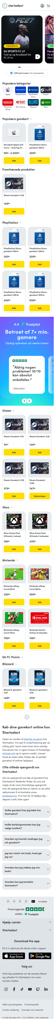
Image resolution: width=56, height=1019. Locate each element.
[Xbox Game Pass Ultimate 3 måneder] (39, 521)
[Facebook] (15, 989)
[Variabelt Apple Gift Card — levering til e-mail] (14, 132)
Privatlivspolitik (31, 1004)
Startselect (9, 930)
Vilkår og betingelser (12, 1004)
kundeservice (9, 795)
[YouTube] (31, 989)
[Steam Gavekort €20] (14, 183)
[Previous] (24, 401)
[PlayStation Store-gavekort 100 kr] (14, 236)
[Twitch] (39, 989)
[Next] (29, 401)
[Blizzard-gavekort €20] (14, 677)
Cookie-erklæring (10, 1009)
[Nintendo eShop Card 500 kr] (40, 574)
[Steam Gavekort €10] (14, 424)
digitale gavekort (33, 739)
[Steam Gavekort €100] (40, 468)
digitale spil (8, 753)
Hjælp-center (11, 922)
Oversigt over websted (32, 1009)
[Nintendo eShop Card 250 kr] (14, 574)
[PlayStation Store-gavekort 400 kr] (14, 280)
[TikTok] (23, 989)
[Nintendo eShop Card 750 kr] (14, 618)
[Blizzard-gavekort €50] (39, 677)
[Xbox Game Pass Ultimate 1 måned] (14, 521)
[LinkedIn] (47, 989)
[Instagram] (7, 989)
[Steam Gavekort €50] (14, 468)
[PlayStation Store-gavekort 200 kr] (40, 132)
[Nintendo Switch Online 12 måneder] (40, 618)
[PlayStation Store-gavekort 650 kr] (40, 280)
